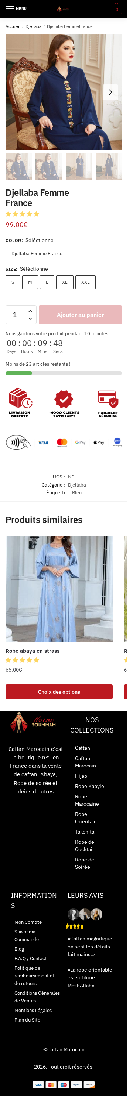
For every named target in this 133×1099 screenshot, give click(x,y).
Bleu (77, 492)
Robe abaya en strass (32, 650)
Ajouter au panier (80, 314)
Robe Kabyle (89, 786)
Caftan (82, 748)
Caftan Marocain (85, 762)
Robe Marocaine (87, 800)
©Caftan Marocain (64, 1049)
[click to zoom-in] (64, 92)
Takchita (84, 831)
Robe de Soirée (84, 863)
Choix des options (59, 691)
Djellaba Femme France (36, 253)
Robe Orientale (86, 818)
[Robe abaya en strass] (59, 589)
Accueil (13, 26)
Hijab (81, 776)
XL (65, 282)
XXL (85, 282)
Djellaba (33, 26)
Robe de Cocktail (84, 846)
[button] (23, 213)
